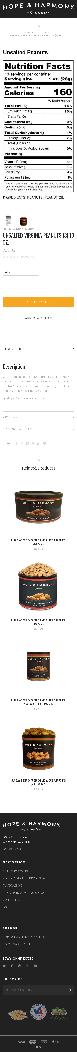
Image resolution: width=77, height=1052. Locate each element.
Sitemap (38, 1046)
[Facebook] (12, 966)
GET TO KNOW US (15, 871)
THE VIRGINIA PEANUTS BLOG (24, 892)
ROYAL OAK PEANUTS (18, 944)
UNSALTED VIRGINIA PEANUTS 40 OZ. (38, 622)
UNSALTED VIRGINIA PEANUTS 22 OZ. (38, 541)
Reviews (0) (27, 257)
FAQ (6, 907)
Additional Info (18, 429)
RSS (5, 914)
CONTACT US (12, 900)
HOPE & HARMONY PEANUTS (18, 229)
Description (14, 349)
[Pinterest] (19, 966)
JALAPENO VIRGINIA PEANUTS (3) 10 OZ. (38, 782)
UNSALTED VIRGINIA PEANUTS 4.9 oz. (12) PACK (38, 701)
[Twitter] (4, 966)
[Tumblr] (27, 966)
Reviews (10, 417)
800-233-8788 (12, 849)
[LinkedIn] (35, 966)
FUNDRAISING (13, 885)
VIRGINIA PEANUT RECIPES (22, 878)
